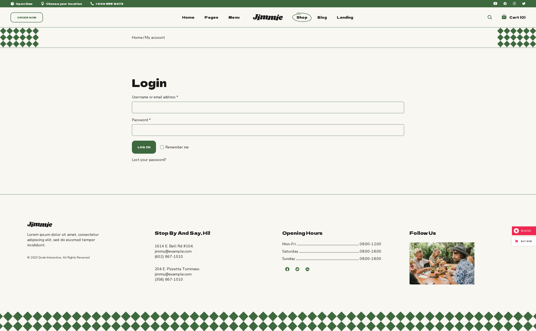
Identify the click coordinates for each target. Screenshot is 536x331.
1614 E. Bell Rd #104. (174, 246)
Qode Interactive (49, 258)
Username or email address (155, 97)
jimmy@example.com (173, 251)
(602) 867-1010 (169, 256)
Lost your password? (149, 159)
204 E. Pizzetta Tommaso (177, 268)
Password (141, 120)
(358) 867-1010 (169, 279)
